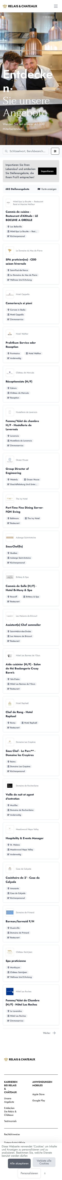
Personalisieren (29, 1173)
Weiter (46, 1033)
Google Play (38, 1100)
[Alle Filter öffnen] (55, 151)
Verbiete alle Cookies (44, 1162)
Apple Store (38, 1094)
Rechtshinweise (12, 1134)
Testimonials (10, 1121)
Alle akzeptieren (19, 1163)
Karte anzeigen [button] (49, 189)
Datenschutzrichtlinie (14, 1142)
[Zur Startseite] (20, 6)
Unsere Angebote (9, 1100)
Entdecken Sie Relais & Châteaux (10, 1111)
